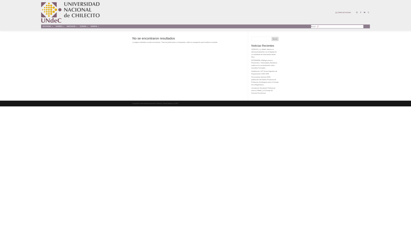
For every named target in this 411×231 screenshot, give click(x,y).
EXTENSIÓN (83, 26)
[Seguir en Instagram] (356, 12)
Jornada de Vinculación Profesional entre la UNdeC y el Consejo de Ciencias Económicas (263, 90)
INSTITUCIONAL (47, 26)
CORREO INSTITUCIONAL (344, 12)
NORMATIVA (94, 26)
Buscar (313, 26)
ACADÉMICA (59, 26)
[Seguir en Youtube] (364, 12)
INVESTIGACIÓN (71, 26)
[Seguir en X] (368, 12)
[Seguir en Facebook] (360, 12)
